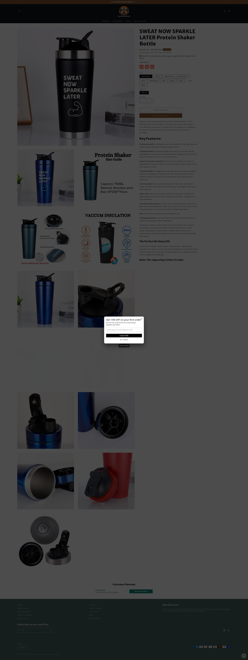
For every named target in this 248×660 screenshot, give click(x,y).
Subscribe (124, 336)
